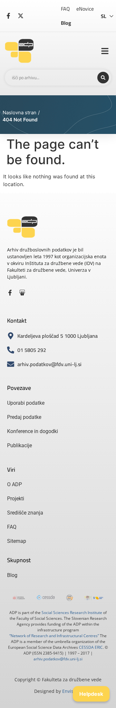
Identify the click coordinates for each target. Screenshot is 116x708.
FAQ (65, 9)
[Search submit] (103, 77)
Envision (71, 691)
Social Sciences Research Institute (72, 612)
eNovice (85, 9)
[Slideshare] (22, 293)
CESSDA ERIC (91, 647)
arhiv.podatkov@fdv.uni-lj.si (58, 659)
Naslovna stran (19, 112)
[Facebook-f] (10, 293)
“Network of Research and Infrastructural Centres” (54, 635)
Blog (66, 23)
